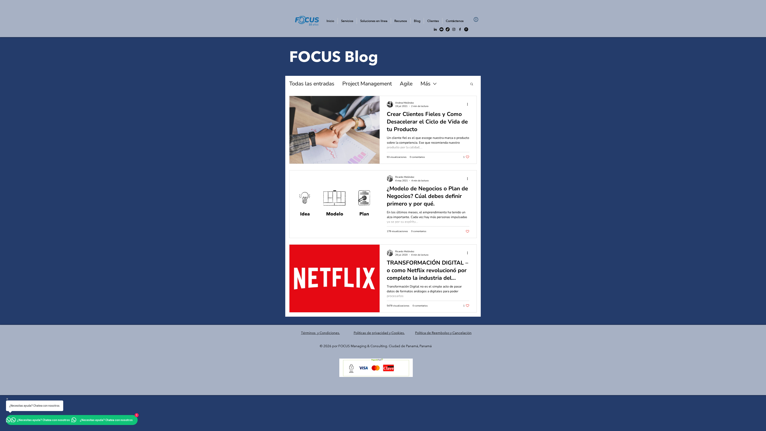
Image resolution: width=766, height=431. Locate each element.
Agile (406, 83)
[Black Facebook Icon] (460, 29)
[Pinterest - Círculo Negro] (466, 29)
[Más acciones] (468, 104)
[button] (400, 21)
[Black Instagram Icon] (454, 29)
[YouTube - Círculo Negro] (441, 29)
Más (425, 83)
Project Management (367, 83)
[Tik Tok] (448, 29)
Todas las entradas (311, 83)
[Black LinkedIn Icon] (435, 29)
